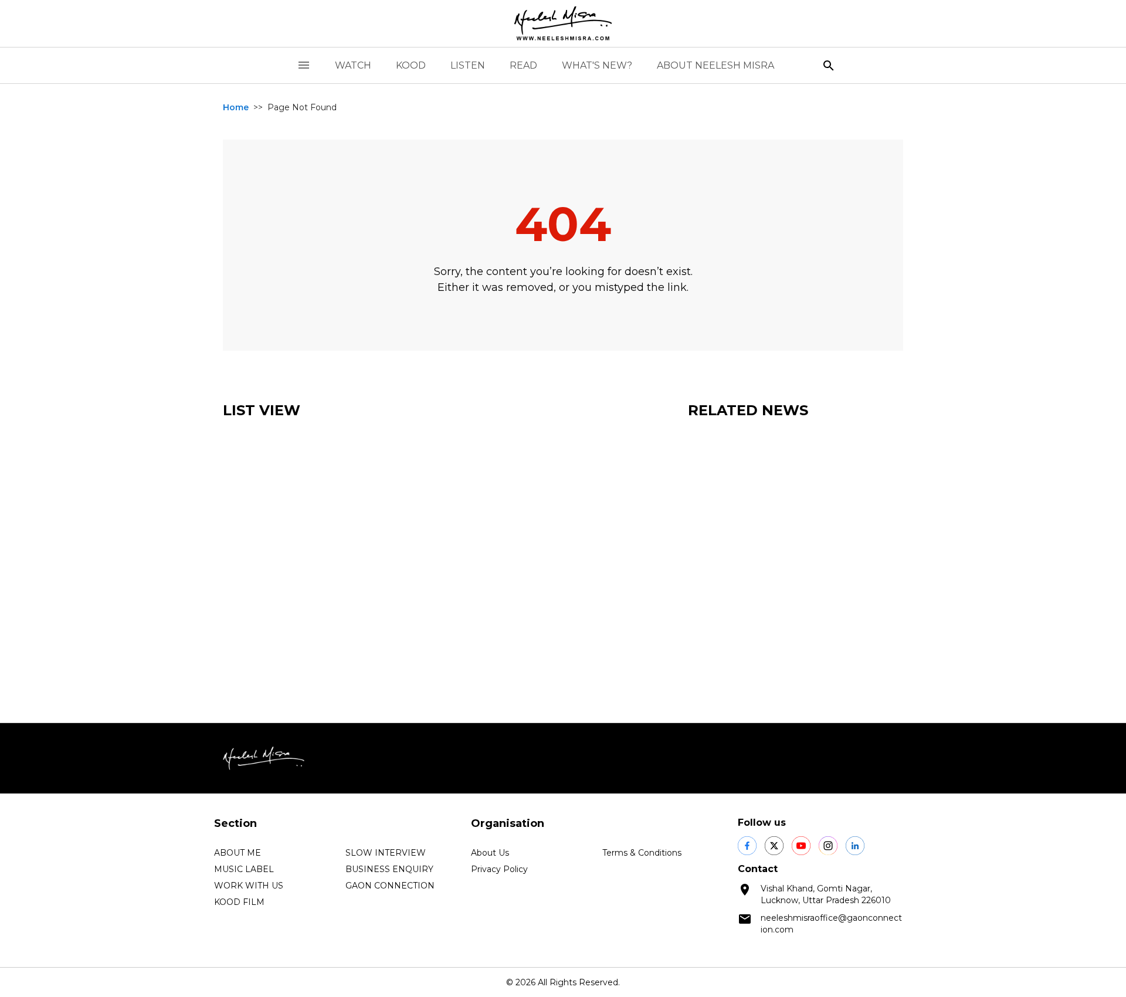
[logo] (563, 23)
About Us (490, 852)
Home (236, 107)
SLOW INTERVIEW (385, 852)
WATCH (353, 65)
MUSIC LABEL (244, 869)
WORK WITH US (248, 885)
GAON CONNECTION (390, 885)
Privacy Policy (499, 869)
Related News (748, 410)
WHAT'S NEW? (597, 65)
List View (261, 410)
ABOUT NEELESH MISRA (715, 65)
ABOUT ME (237, 852)
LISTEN (467, 65)
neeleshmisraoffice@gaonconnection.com (831, 924)
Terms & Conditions (641, 852)
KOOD (411, 65)
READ (523, 65)
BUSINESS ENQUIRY (389, 869)
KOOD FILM (239, 902)
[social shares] (747, 845)
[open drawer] (304, 65)
